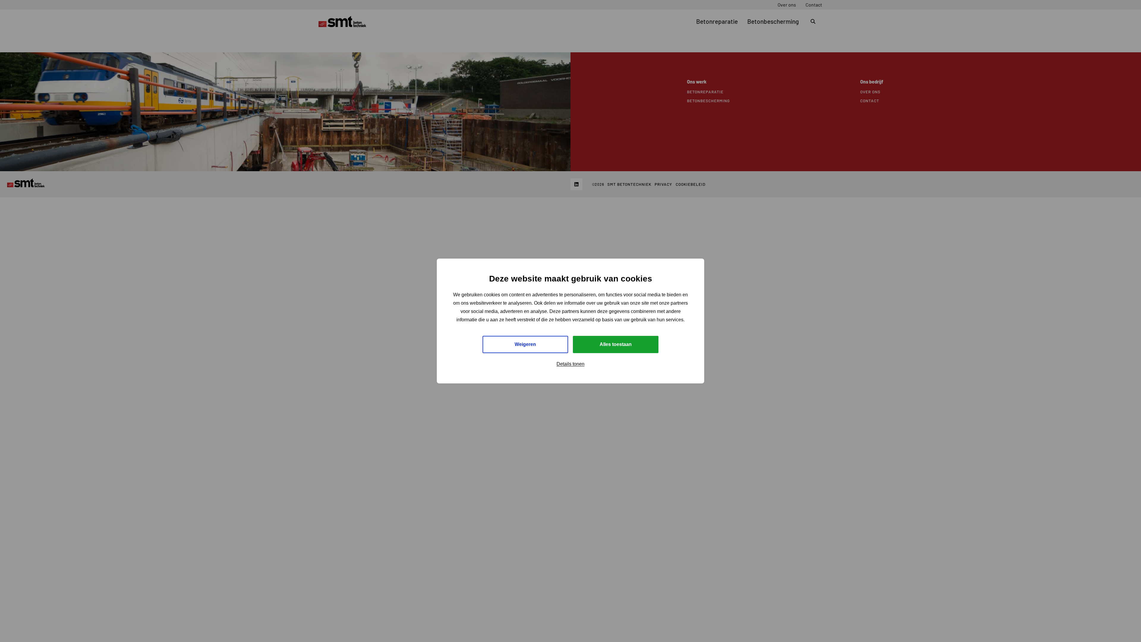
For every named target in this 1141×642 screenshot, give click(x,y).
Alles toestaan (616, 344)
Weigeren (525, 344)
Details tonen (570, 363)
